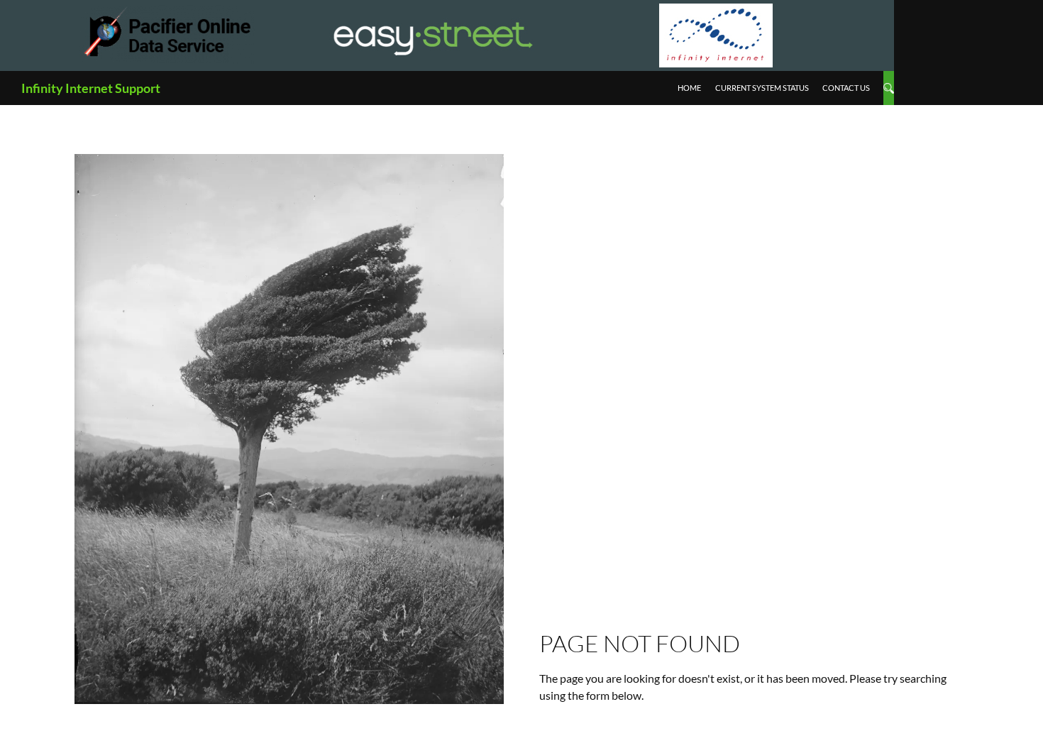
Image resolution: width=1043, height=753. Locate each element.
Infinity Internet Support (90, 88)
